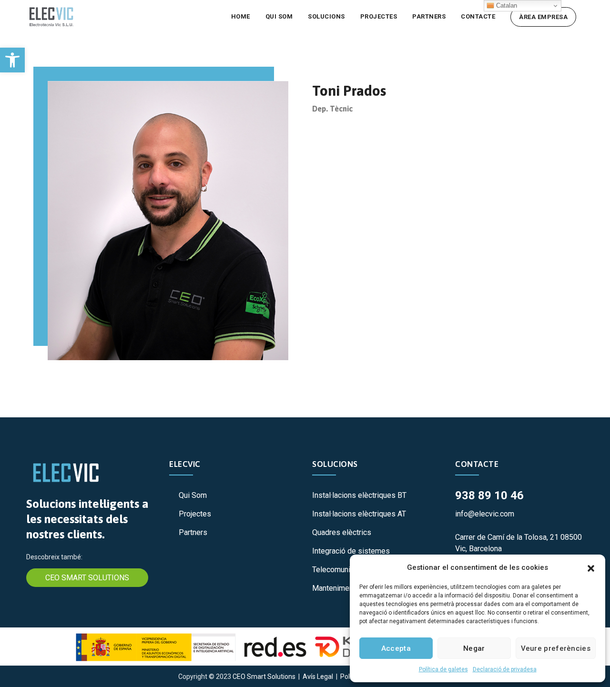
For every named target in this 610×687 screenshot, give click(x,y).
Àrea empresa (543, 16)
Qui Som (193, 495)
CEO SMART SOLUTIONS (87, 577)
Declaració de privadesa (505, 669)
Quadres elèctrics (341, 532)
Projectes (378, 16)
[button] (12, 60)
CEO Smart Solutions (264, 676)
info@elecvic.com (484, 513)
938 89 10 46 (489, 495)
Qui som (279, 16)
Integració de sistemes (351, 551)
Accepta (396, 648)
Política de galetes (443, 669)
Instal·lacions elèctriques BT (359, 495)
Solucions (326, 16)
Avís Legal (318, 676)
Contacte (478, 16)
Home (240, 16)
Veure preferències (555, 648)
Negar (474, 648)
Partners (429, 16)
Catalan (505, 5)
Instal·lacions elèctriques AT (359, 513)
